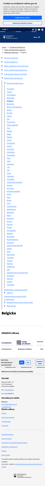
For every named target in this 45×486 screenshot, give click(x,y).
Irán (8, 170)
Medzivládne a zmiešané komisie (15, 290)
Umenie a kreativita (11, 58)
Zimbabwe (10, 285)
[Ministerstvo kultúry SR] (22, 476)
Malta (9, 215)
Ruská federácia (12, 239)
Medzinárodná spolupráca (13, 78)
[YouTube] (39, 30)
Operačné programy (8, 417)
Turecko (10, 261)
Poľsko (9, 227)
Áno (21, 362)
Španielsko (11, 255)
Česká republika (12, 125)
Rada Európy (11, 306)
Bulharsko (10, 104)
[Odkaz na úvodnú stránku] (10, 37)
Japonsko (10, 176)
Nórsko (9, 221)
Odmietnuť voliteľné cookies (22, 23)
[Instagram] (36, 30)
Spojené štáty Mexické (15, 246)
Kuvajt (9, 200)
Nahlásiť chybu (40, 362)
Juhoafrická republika (14, 182)
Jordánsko (10, 179)
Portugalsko (11, 230)
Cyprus (9, 116)
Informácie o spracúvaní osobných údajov (15, 443)
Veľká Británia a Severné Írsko (17, 273)
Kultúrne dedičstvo (11, 62)
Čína (8, 128)
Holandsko (11, 152)
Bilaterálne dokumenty (11, 52)
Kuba (8, 197)
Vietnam (10, 279)
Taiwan (9, 92)
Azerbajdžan (11, 95)
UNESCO (10, 293)
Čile (8, 119)
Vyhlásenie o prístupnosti (9, 447)
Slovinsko (10, 242)
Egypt (9, 134)
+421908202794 (6, 407)
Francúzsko (11, 143)
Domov (4, 47)
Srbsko (9, 249)
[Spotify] (42, 30)
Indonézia (10, 164)
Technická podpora (8, 434)
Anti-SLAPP (5, 426)
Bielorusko (11, 98)
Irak (8, 167)
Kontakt (4, 451)
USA (8, 270)
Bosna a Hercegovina (14, 107)
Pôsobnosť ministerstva (17, 47)
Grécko (9, 146)
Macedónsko (11, 209)
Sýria (8, 252)
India (8, 161)
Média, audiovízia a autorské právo (16, 66)
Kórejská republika (13, 191)
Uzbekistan (11, 267)
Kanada (9, 185)
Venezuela (10, 276)
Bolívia (9, 110)
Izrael (9, 173)
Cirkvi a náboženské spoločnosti (15, 70)
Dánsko (9, 131)
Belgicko (10, 101)
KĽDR (9, 194)
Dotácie (4, 413)
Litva (8, 203)
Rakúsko (10, 233)
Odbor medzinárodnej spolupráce (15, 50)
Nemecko (10, 218)
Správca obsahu (7, 439)
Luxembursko (11, 206)
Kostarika (10, 188)
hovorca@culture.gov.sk (9, 404)
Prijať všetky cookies (22, 18)
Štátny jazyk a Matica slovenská (15, 74)
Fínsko (9, 140)
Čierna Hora (11, 122)
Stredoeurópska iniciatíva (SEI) (15, 296)
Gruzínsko (10, 149)
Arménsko (10, 89)
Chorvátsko (11, 155)
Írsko (8, 158)
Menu (37, 37)
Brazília (9, 113)
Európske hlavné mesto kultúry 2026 (20, 302)
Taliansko (10, 258)
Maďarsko (10, 212)
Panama (10, 224)
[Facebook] (33, 30)
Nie (28, 362)
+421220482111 (9, 390)
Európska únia (9, 299)
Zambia (9, 282)
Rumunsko (10, 236)
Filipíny (9, 137)
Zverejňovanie (6, 421)
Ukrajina (10, 264)
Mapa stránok (6, 455)
